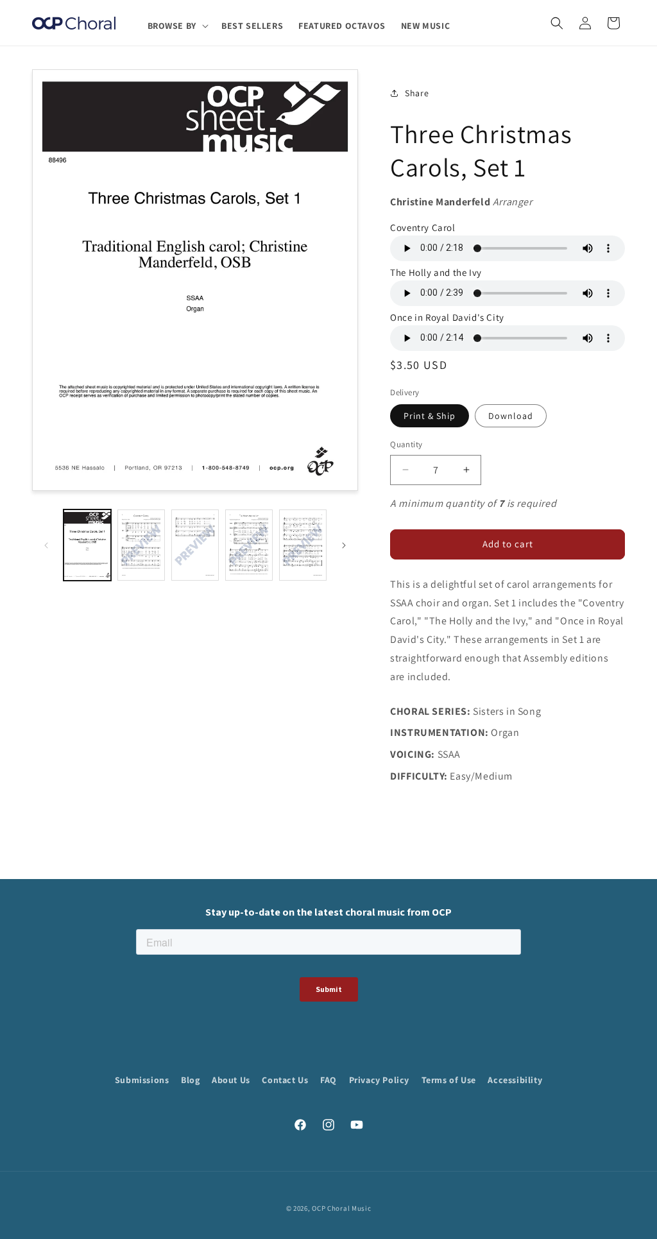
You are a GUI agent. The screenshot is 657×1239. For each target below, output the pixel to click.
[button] (177, 25)
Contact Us (285, 1080)
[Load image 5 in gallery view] (303, 545)
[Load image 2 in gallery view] (141, 545)
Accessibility (515, 1080)
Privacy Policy (379, 1080)
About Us (231, 1080)
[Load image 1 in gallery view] (87, 545)
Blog (190, 1080)
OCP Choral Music (341, 1208)
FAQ (328, 1080)
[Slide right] (344, 545)
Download (510, 416)
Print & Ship (430, 416)
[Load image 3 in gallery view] (195, 545)
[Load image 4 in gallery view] (249, 545)
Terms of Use (449, 1080)
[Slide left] (46, 545)
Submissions (142, 1080)
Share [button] (417, 93)
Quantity (406, 444)
